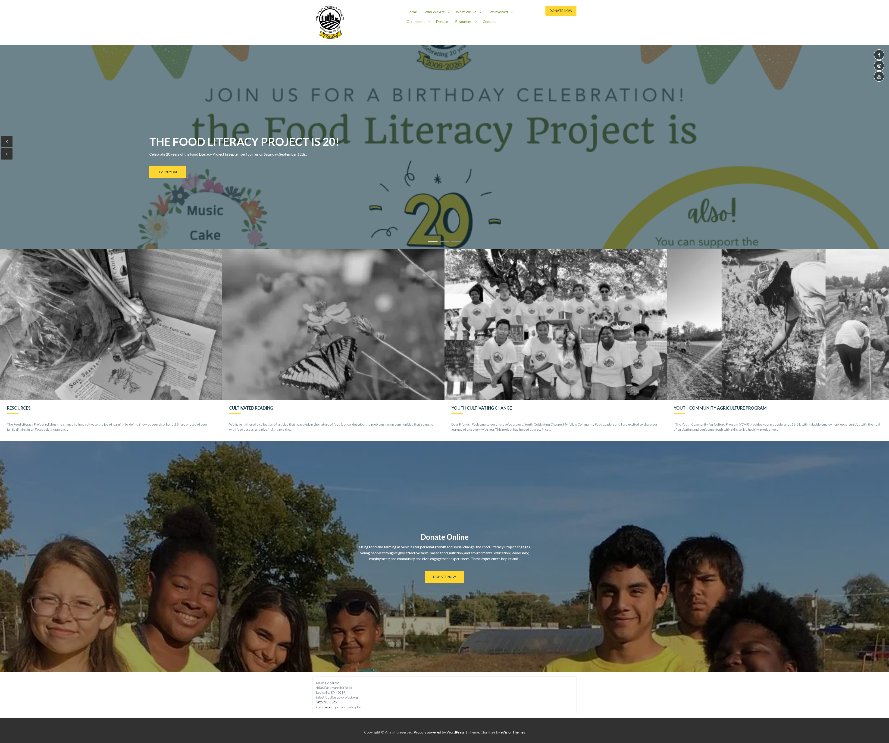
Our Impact (416, 21)
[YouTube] (879, 77)
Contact (489, 21)
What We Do (466, 11)
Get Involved (498, 11)
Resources (463, 21)
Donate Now (561, 11)
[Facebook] (879, 55)
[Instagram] (879, 66)
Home (412, 11)
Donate (442, 21)
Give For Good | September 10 (235, 141)
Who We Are (434, 11)
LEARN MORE (168, 172)
